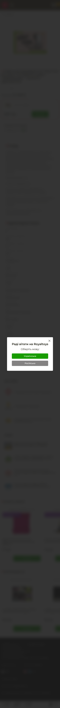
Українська (30, 356)
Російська (30, 363)
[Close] (49, 340)
